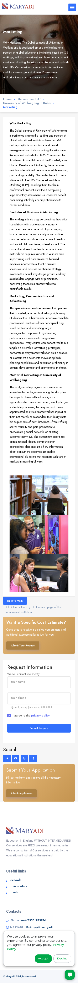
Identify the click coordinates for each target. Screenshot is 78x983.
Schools (15, 880)
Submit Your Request (22, 645)
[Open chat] (70, 975)
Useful (14, 892)
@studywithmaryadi (39, 927)
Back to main (15, 601)
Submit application (21, 793)
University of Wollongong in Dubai (27, 103)
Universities (18, 886)
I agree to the (31, 715)
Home (7, 99)
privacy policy (40, 715)
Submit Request (39, 728)
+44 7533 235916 (33, 920)
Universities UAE (29, 99)
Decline (62, 958)
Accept (43, 958)
